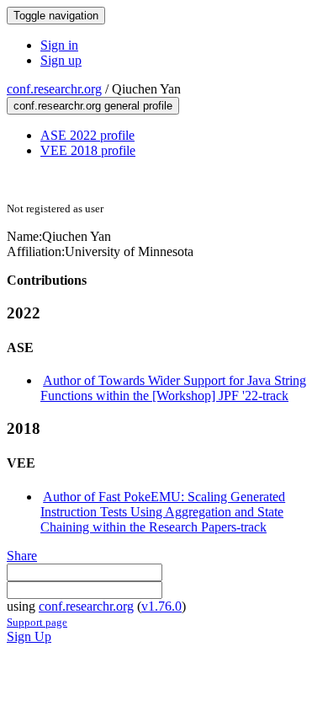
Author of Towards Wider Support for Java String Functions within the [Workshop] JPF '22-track (173, 388)
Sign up (61, 60)
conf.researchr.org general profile (92, 105)
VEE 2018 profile (87, 150)
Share (22, 555)
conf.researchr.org (54, 89)
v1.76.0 (161, 606)
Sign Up (29, 636)
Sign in (59, 45)
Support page (37, 622)
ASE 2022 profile (87, 135)
